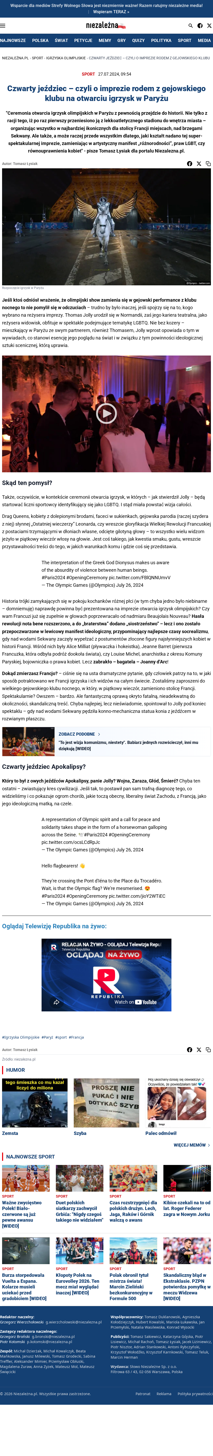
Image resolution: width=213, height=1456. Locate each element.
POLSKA (40, 40)
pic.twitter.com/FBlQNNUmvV (139, 577)
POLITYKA (161, 40)
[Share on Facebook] (189, 163)
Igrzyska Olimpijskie (66, 58)
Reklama (164, 1393)
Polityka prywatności (195, 1393)
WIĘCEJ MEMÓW (190, 1145)
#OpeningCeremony (87, 577)
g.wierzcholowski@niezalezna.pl (74, 1322)
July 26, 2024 (129, 585)
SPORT (185, 40)
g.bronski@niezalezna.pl (53, 1336)
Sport (37, 58)
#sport (61, 1037)
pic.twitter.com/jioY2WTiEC (137, 896)
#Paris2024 (53, 577)
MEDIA (204, 40)
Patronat (143, 1393)
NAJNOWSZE (13, 40)
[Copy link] (208, 163)
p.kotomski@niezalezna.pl (49, 1341)
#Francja (76, 1037)
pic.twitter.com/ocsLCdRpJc (71, 842)
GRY (121, 40)
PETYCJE (83, 40)
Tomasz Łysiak (25, 164)
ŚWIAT (61, 40)
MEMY (105, 40)
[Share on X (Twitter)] (199, 163)
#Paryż (47, 1037)
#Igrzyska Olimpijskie (20, 1037)
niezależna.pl (15, 58)
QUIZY (138, 40)
